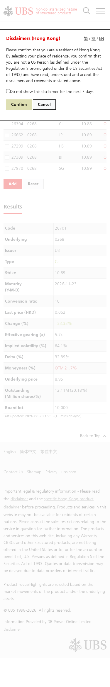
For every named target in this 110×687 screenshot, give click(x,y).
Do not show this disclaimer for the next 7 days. (52, 91)
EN (101, 38)
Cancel (44, 104)
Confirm (19, 104)
